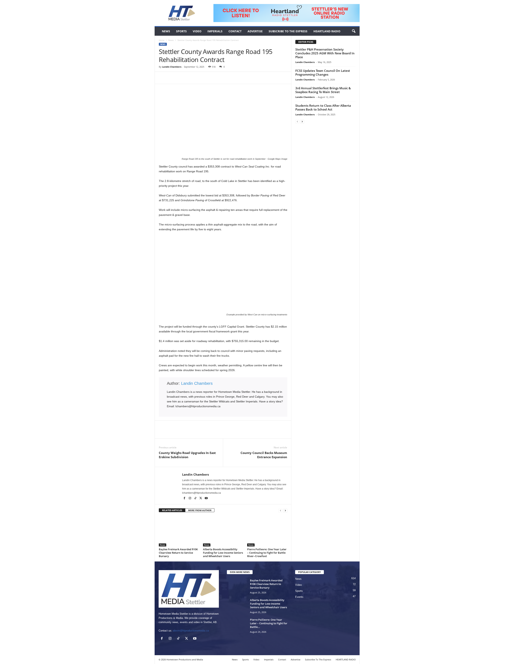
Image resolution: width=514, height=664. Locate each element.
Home (161, 40)
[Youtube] (206, 498)
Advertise (255, 31)
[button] (353, 31)
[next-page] (285, 510)
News (166, 31)
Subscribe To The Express (288, 31)
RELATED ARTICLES (172, 510)
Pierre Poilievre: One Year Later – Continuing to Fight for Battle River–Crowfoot (267, 552)
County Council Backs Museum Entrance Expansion (264, 455)
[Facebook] (163, 78)
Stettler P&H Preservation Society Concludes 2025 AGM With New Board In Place (325, 53)
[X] (172, 78)
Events (299, 596)
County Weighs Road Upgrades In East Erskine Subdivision (187, 455)
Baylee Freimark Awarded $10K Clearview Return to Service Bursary (178, 552)
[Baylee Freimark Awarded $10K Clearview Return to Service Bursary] (179, 531)
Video (197, 31)
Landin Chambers (171, 66)
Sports (181, 31)
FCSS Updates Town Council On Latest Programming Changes (322, 72)
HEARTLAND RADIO (326, 31)
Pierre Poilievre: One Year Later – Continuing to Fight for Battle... (268, 623)
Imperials (214, 31)
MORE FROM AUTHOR (199, 510)
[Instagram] (190, 498)
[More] (191, 78)
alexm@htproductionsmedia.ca (191, 630)
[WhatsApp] (181, 78)
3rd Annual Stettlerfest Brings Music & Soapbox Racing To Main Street (323, 90)
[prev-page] (280, 510)
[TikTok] (195, 498)
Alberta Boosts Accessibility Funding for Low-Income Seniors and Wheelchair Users (223, 552)
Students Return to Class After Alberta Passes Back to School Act (323, 107)
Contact (235, 31)
